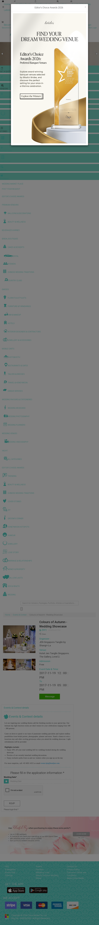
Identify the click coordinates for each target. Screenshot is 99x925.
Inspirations (78, 13)
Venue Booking (42, 7)
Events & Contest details (16, 707)
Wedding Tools (23, 4)
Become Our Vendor (14, 24)
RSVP (12, 803)
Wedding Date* (10, 777)
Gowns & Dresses (64, 7)
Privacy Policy (73, 869)
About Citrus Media (75, 878)
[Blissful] (16, 890)
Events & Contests (81, 4)
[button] (2, 54)
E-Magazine (55, 19)
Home (7, 4)
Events (39, 866)
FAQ (7, 866)
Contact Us (72, 866)
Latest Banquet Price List (17, 10)
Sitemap (9, 875)
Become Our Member (60, 24)
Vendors (62, 4)
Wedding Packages (76, 19)
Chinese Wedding (58, 13)
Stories (39, 13)
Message (50, 696)
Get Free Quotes (44, 4)
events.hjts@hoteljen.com (50, 763)
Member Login (83, 24)
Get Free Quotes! (58, 28)
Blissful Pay (10, 872)
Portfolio (83, 7)
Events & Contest (20, 615)
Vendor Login (37, 24)
